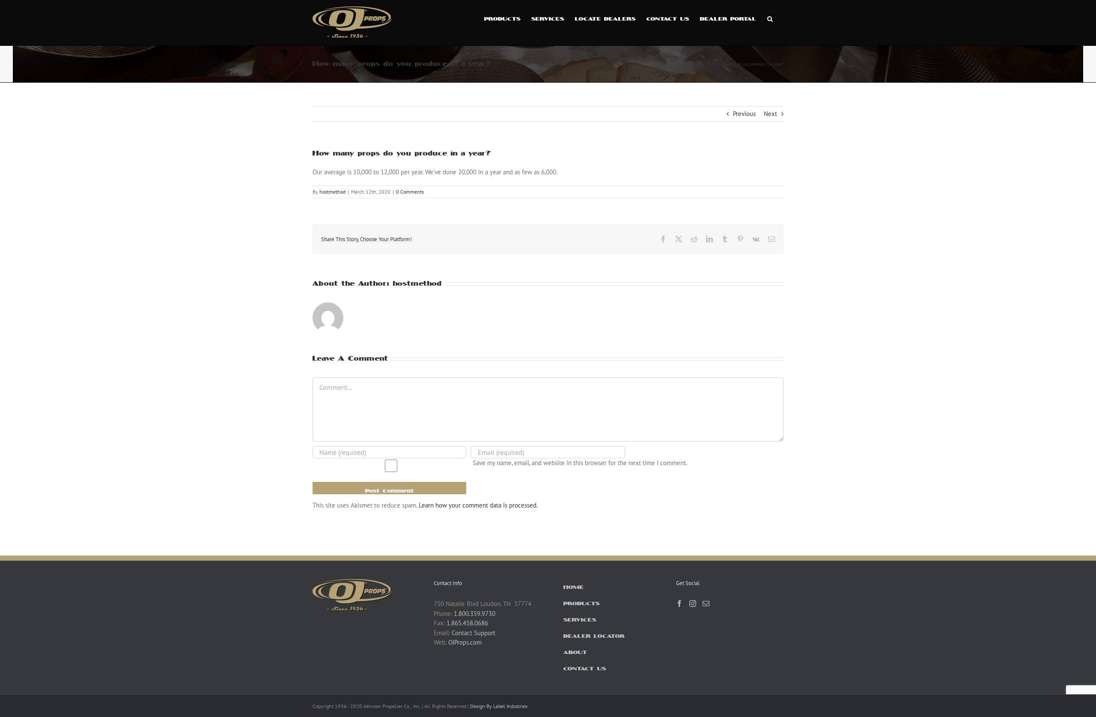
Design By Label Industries (498, 706)
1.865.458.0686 (467, 623)
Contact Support (473, 633)
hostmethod (332, 191)
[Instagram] (692, 603)
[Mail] (706, 603)
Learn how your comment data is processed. (478, 505)
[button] (770, 18)
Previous (744, 114)
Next (770, 114)
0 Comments (410, 191)
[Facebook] (679, 603)
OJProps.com (465, 642)
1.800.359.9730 (474, 613)
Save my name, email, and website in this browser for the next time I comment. (580, 463)
